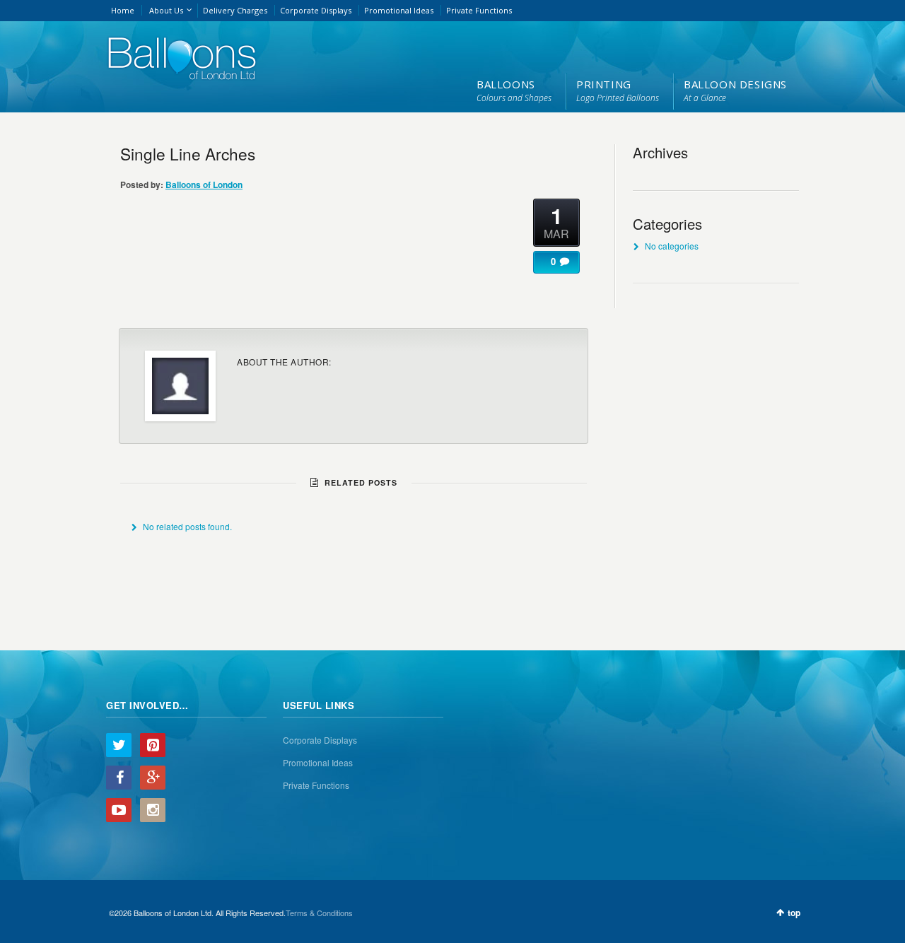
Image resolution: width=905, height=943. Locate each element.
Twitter (119, 745)
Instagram (152, 810)
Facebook (119, 778)
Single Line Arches (187, 153)
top (794, 912)
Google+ (152, 778)
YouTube (119, 810)
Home (122, 10)
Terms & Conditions (319, 912)
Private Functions (479, 10)
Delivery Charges (235, 10)
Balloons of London (204, 184)
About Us (166, 10)
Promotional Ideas (398, 10)
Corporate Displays (315, 10)
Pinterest (152, 745)
